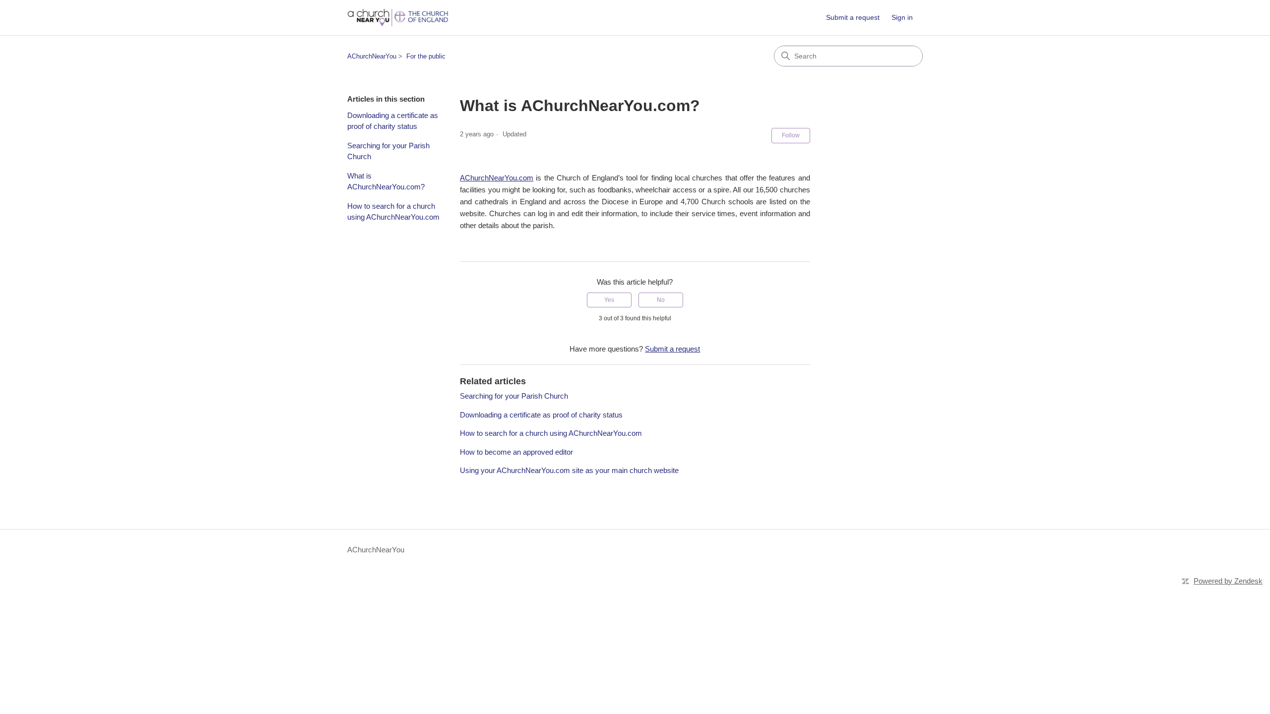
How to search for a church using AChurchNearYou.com (393, 212)
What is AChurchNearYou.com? (386, 181)
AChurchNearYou (371, 56)
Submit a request (853, 17)
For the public (425, 56)
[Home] (397, 17)
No (661, 300)
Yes (609, 300)
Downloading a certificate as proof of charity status (392, 121)
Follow (791, 135)
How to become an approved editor (516, 452)
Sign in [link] (902, 17)
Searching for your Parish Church (388, 151)
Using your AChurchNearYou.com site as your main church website (569, 470)
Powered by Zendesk (1228, 581)
